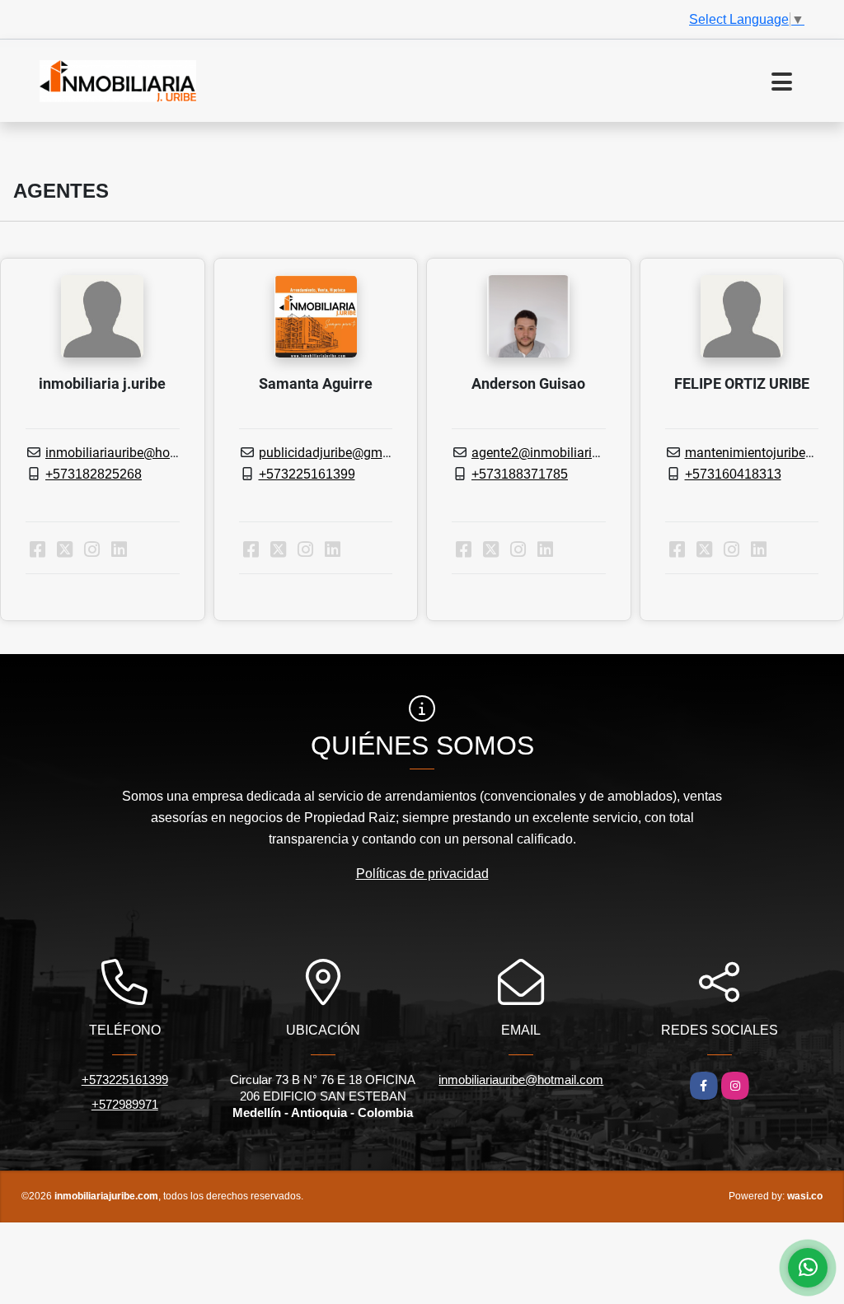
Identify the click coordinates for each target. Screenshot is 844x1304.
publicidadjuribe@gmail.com (342, 452)
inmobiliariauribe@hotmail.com (136, 452)
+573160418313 (733, 474)
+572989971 (124, 1104)
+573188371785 (519, 474)
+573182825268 (93, 474)
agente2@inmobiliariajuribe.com (565, 452)
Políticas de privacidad (422, 874)
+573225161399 (307, 474)
